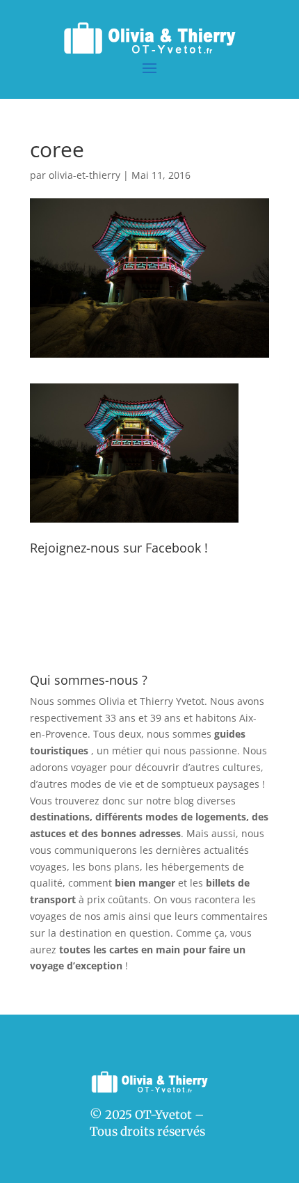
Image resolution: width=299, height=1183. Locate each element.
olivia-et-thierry (84, 175)
